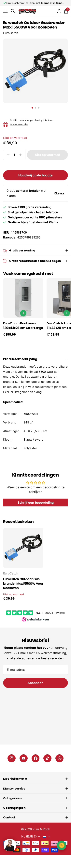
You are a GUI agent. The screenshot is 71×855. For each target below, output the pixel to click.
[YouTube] (24, 758)
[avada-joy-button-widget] (61, 845)
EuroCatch (10, 33)
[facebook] (36, 758)
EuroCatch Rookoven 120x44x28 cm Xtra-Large (23, 325)
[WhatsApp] (59, 758)
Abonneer (35, 683)
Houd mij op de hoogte (35, 175)
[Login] (59, 11)
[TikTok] (47, 758)
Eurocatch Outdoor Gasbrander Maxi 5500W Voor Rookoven (23, 583)
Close (35, 778)
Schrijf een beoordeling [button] (36, 502)
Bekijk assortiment (5, 11)
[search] (13, 11)
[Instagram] (11, 758)
